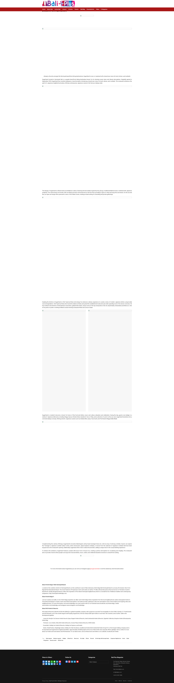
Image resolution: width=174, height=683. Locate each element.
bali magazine (49, 638)
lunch (124, 638)
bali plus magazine (57, 638)
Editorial (120, 680)
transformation (53, 640)
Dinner (87, 638)
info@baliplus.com (117, 672)
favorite (92, 638)
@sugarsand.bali (94, 569)
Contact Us (130, 680)
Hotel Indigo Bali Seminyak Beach (102, 638)
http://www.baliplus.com (118, 669)
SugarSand (46, 640)
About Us (124, 680)
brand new (77, 638)
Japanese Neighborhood (116, 638)
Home (116, 680)
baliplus (64, 638)
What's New (60, 640)
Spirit (128, 638)
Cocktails (82, 638)
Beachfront (70, 638)
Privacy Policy (45, 681)
